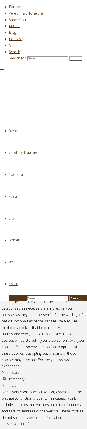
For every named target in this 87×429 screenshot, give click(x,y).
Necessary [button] (10, 372)
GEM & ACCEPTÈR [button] (16, 424)
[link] (14, 51)
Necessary (15, 379)
